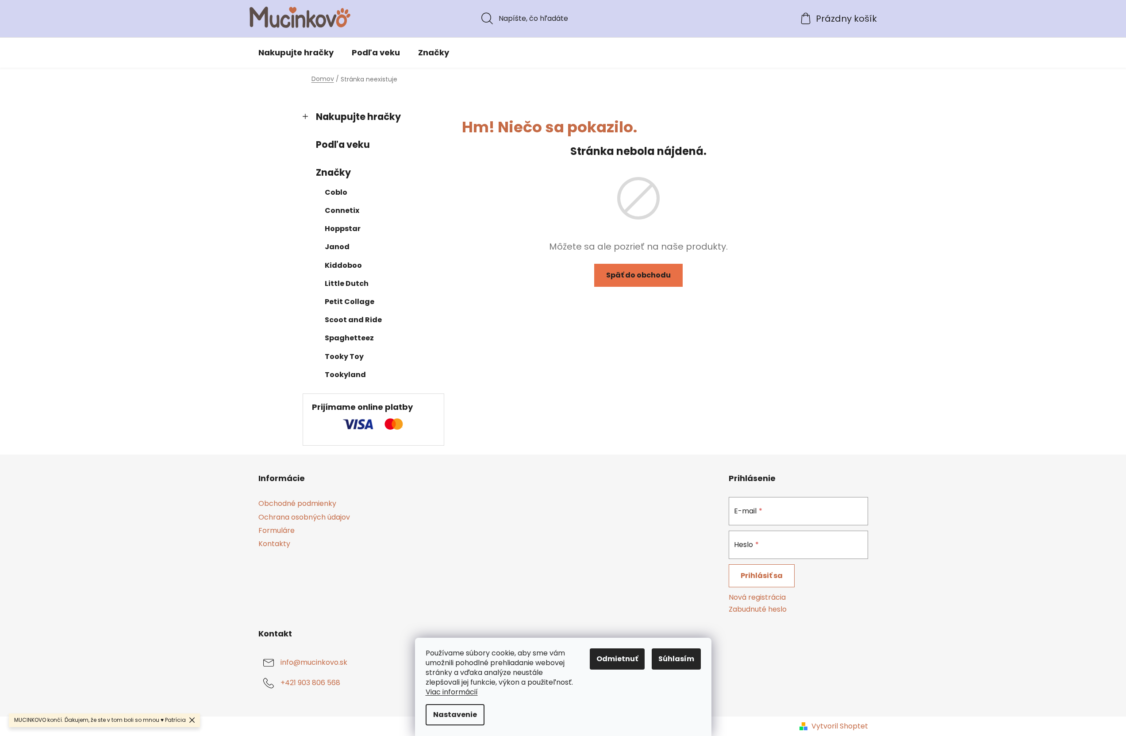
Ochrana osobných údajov (304, 517)
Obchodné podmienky (297, 503)
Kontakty (274, 544)
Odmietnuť (617, 659)
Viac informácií (452, 692)
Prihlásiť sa (762, 575)
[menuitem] (296, 53)
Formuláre (276, 530)
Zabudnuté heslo (758, 609)
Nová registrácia (757, 597)
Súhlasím (676, 659)
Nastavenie (455, 714)
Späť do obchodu (638, 275)
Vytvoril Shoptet (839, 726)
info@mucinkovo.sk (314, 662)
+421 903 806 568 (310, 683)
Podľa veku (343, 144)
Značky (333, 172)
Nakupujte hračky (358, 116)
